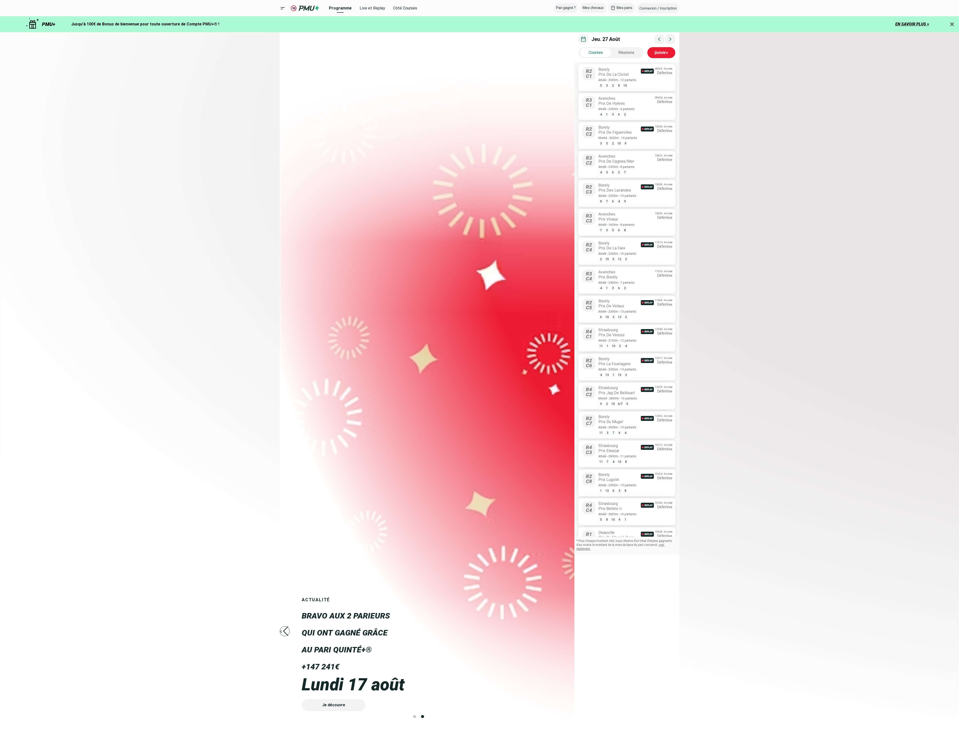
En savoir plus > (912, 24)
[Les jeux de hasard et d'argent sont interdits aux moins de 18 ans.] (294, 8)
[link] (626, 78)
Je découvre (333, 705)
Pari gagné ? (566, 8)
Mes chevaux (593, 8)
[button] (658, 8)
